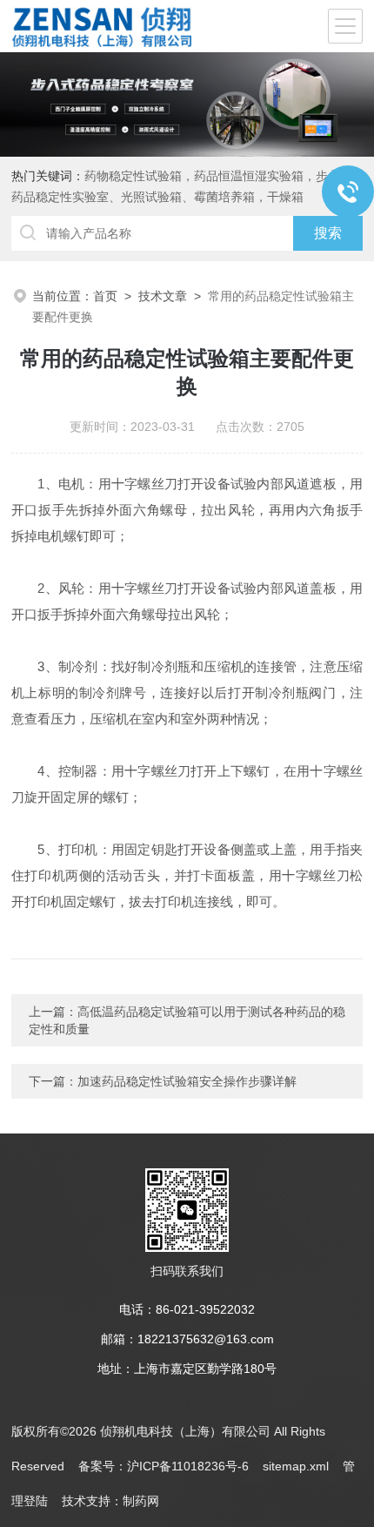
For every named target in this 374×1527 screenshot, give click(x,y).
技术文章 (162, 296)
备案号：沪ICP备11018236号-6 (163, 1466)
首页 (105, 296)
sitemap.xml (296, 1466)
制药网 (141, 1501)
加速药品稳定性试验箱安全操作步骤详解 (187, 1081)
